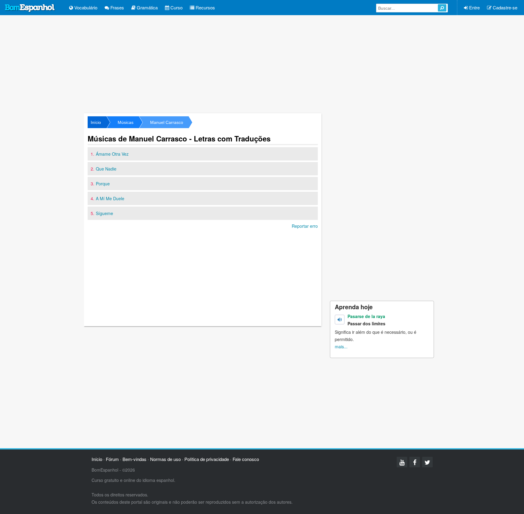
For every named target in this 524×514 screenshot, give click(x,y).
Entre (474, 7)
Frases (116, 7)
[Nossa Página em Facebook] (414, 462)
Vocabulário (85, 7)
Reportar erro (305, 226)
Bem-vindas (134, 459)
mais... (341, 346)
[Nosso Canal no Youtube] (402, 462)
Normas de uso (165, 459)
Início (96, 122)
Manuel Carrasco (166, 122)
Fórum (112, 459)
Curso (176, 7)
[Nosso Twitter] (427, 462)
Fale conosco (246, 459)
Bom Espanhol (30, 8)
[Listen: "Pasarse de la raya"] (339, 319)
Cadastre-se (504, 7)
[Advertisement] (262, 63)
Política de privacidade (206, 459)
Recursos (204, 7)
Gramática (147, 7)
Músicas (125, 122)
